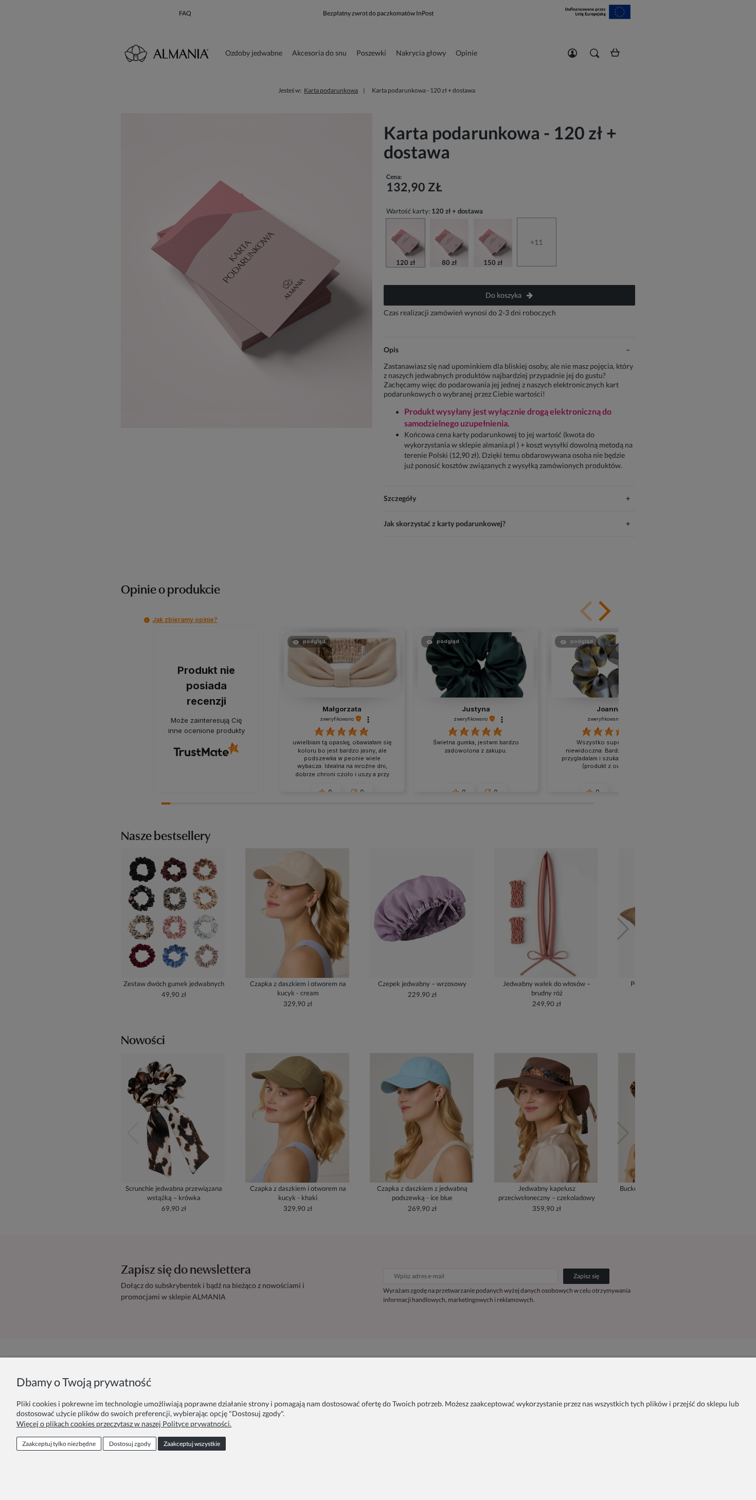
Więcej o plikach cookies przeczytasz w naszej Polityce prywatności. (123, 1423)
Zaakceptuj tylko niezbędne (59, 1444)
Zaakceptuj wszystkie (192, 1444)
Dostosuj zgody (130, 1444)
